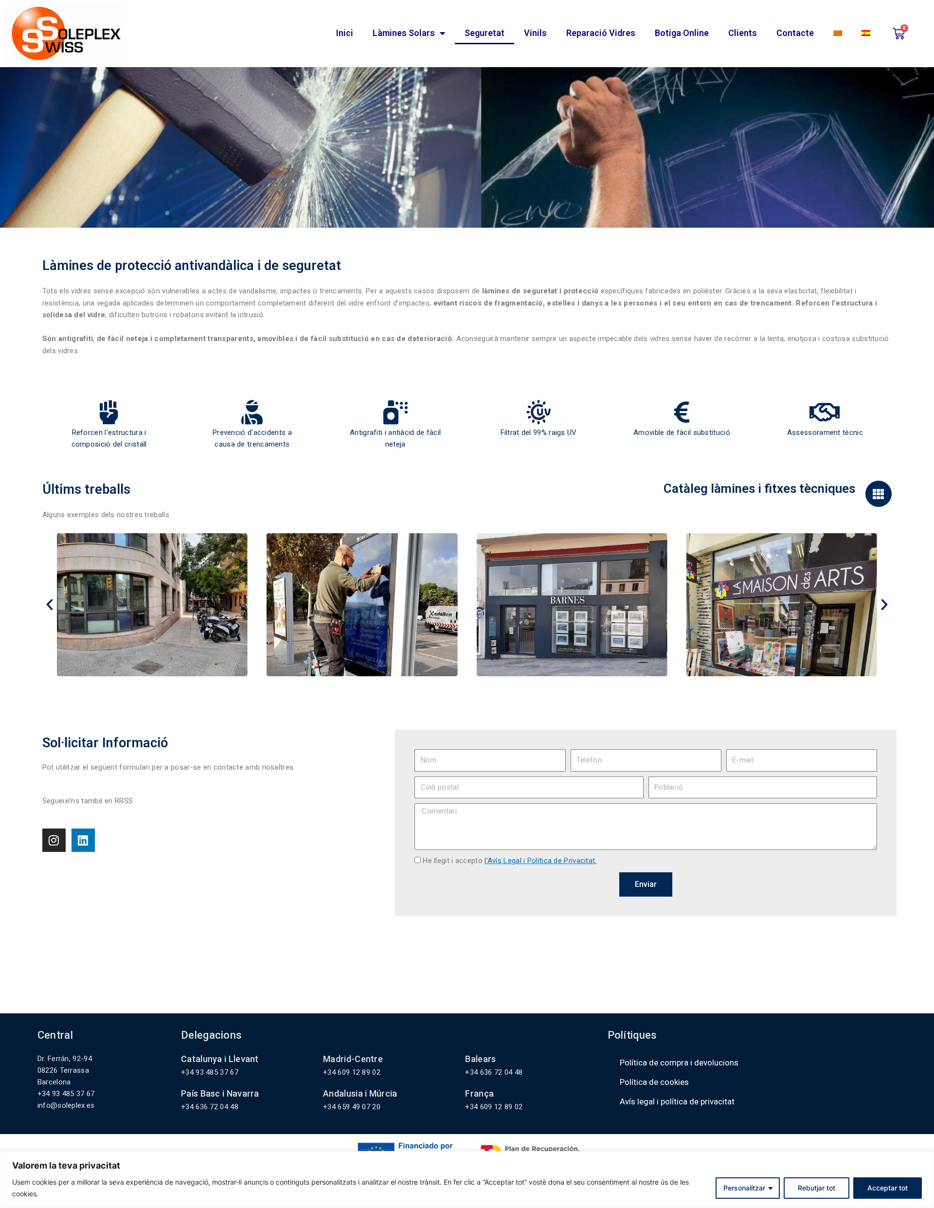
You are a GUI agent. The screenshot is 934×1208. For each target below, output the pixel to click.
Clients (742, 33)
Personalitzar (744, 1188)
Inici (344, 33)
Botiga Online (682, 33)
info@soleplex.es (66, 1105)
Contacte (795, 33)
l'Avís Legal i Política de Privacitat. (540, 860)
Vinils (535, 33)
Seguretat (484, 33)
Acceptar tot (887, 1188)
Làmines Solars (404, 33)
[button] (49, 604)
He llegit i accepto (509, 860)
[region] (467, 1179)
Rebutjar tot (816, 1188)
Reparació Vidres (600, 33)
